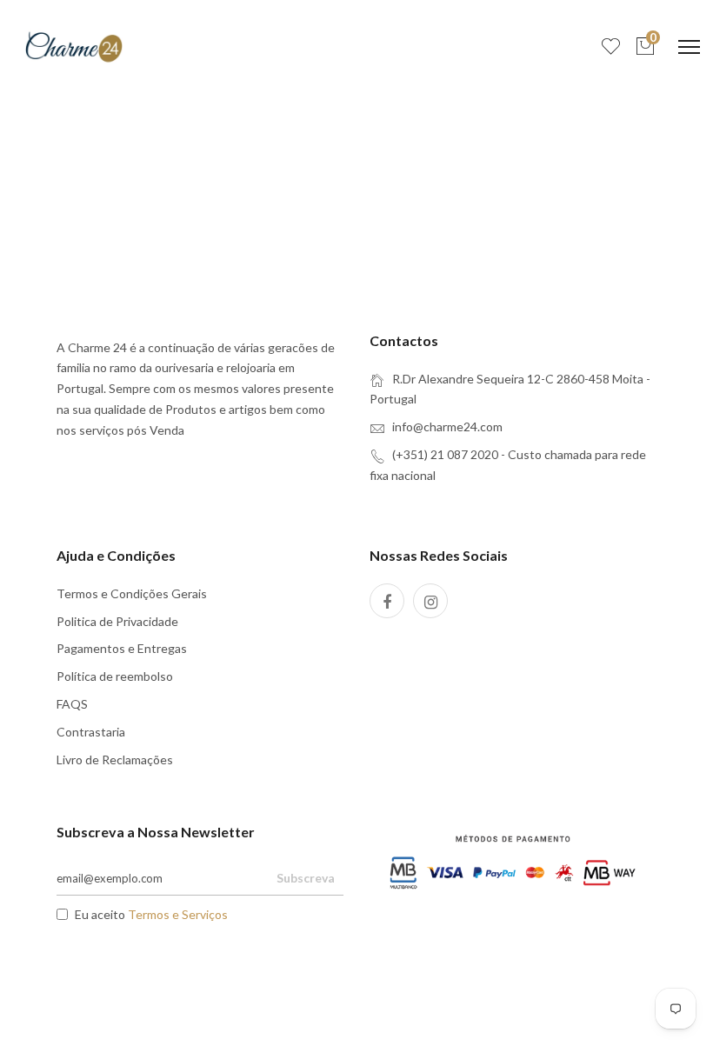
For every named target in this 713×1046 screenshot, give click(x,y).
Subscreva (306, 877)
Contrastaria (91, 731)
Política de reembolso (115, 676)
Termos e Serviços (178, 914)
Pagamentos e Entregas (122, 648)
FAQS (72, 703)
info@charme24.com (447, 426)
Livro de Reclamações (115, 759)
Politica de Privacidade (117, 621)
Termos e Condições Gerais (132, 593)
